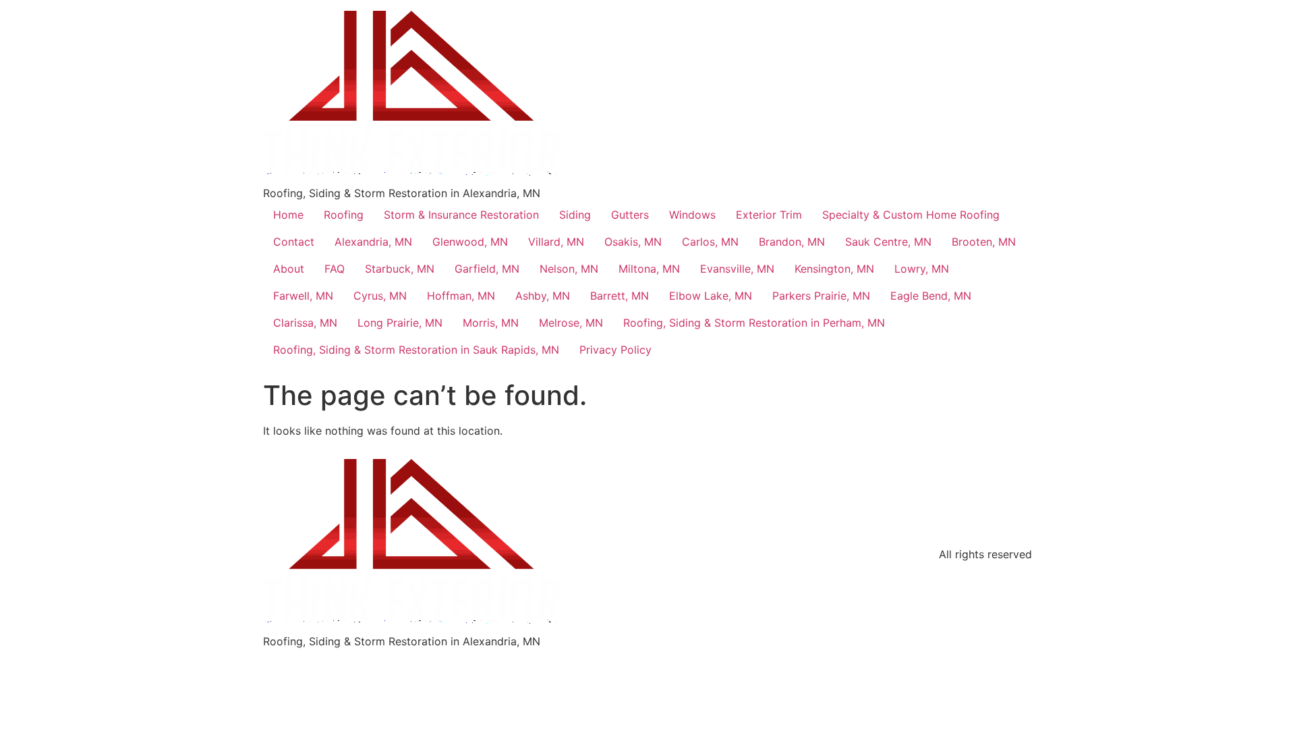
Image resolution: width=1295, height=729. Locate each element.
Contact (293, 241)
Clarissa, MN (305, 322)
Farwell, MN (303, 295)
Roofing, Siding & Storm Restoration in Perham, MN (754, 322)
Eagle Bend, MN (930, 295)
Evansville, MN (737, 268)
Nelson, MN (569, 268)
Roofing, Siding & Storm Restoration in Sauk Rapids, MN (416, 349)
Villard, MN (556, 241)
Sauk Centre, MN (888, 241)
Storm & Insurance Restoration (461, 214)
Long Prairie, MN (399, 322)
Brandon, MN (792, 241)
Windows (692, 214)
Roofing (344, 214)
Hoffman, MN (461, 295)
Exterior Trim (769, 214)
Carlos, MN (710, 241)
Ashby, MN (542, 295)
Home (288, 214)
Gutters (630, 214)
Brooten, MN (984, 241)
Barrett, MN (619, 295)
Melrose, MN (571, 322)
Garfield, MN (487, 268)
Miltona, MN (649, 268)
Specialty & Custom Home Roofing (911, 214)
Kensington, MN (834, 268)
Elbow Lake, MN (710, 295)
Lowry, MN (921, 268)
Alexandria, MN (373, 241)
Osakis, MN (633, 241)
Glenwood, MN (470, 241)
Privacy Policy (615, 349)
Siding (575, 214)
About (288, 268)
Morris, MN (491, 322)
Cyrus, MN (380, 295)
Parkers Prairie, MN (821, 295)
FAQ (334, 268)
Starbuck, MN (399, 268)
